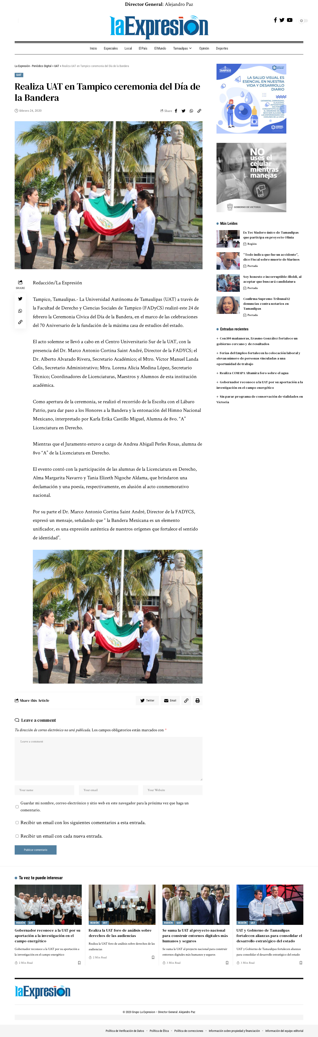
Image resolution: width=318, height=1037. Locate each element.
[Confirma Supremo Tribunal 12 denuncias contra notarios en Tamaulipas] (228, 305)
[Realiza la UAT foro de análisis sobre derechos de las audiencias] (122, 905)
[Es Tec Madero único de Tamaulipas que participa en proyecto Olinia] (228, 239)
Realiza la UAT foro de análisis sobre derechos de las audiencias (120, 933)
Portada (252, 266)
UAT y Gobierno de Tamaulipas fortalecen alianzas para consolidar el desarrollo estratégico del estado (269, 935)
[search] (13, 20)
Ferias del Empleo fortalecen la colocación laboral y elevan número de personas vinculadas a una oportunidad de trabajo (259, 358)
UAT (19, 75)
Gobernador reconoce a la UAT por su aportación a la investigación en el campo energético (47, 935)
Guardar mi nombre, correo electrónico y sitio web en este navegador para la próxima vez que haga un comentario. (104, 806)
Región (252, 244)
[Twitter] (282, 20)
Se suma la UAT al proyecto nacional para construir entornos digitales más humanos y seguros (195, 935)
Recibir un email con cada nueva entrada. (61, 836)
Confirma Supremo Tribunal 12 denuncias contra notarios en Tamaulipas (266, 303)
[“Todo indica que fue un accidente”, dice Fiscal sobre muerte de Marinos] (228, 261)
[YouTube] (290, 20)
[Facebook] (275, 20)
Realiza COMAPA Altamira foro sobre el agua (254, 373)
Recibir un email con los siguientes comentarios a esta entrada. (83, 822)
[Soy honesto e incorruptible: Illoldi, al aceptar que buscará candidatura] (228, 283)
